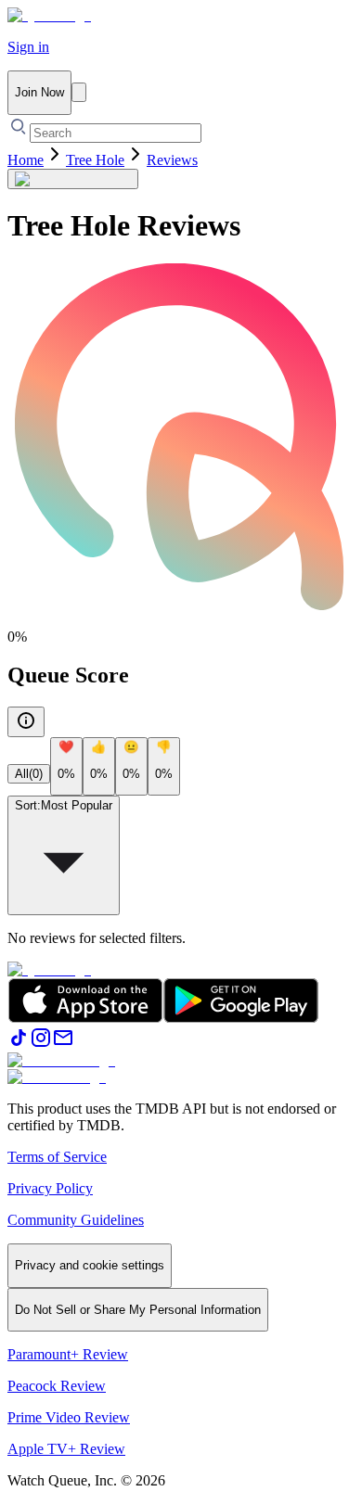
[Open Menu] (78, 92)
